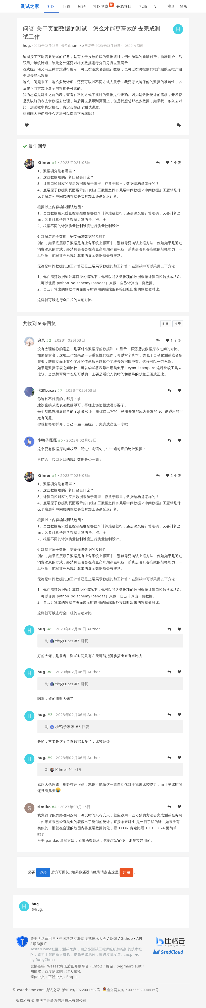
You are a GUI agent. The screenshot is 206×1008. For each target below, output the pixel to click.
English (73, 976)
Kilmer (44, 162)
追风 (41, 340)
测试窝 (35, 971)
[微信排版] (179, 125)
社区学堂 (103, 6)
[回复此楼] (158, 163)
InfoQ (97, 966)
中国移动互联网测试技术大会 (82, 938)
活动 (143, 6)
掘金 (109, 966)
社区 (51, 6)
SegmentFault (129, 966)
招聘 (82, 6)
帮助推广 (40, 943)
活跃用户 (48, 938)
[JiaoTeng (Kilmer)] (29, 163)
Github (127, 938)
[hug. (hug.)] (178, 29)
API (139, 938)
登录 (183, 6)
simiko (78, 45)
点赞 (178, 323)
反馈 (113, 938)
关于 (34, 938)
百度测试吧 (54, 971)
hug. (27, 45)
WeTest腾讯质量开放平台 (68, 966)
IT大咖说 (73, 971)
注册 (171, 6)
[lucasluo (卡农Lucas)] (29, 391)
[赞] (27, 125)
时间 (166, 323)
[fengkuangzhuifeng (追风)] (29, 341)
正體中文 (55, 976)
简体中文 (37, 976)
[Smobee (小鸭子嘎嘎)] (29, 441)
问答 (67, 6)
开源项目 (124, 6)
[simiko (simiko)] (29, 807)
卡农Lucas (46, 390)
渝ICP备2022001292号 (80, 989)
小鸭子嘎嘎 (47, 440)
